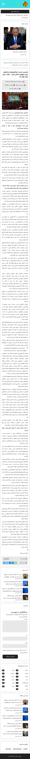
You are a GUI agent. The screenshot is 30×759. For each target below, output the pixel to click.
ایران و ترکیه (6, 559)
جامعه (8, 676)
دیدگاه (25, 619)
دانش (22, 680)
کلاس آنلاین (8, 749)
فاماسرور (25, 749)
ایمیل (26, 643)
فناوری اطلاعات (22, 683)
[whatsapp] (15, 563)
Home (26, 63)
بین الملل (8, 673)
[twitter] (4, 563)
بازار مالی (22, 673)
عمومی (8, 680)
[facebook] (13, 563)
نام (26, 635)
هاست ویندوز (14, 756)
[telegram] (7, 563)
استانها (17, 85)
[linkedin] (10, 563)
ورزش (22, 689)
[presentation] (27, 42)
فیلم (8, 683)
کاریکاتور (22, 686)
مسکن (8, 686)
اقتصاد (8, 670)
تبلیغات (22, 676)
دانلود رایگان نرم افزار (17, 749)
